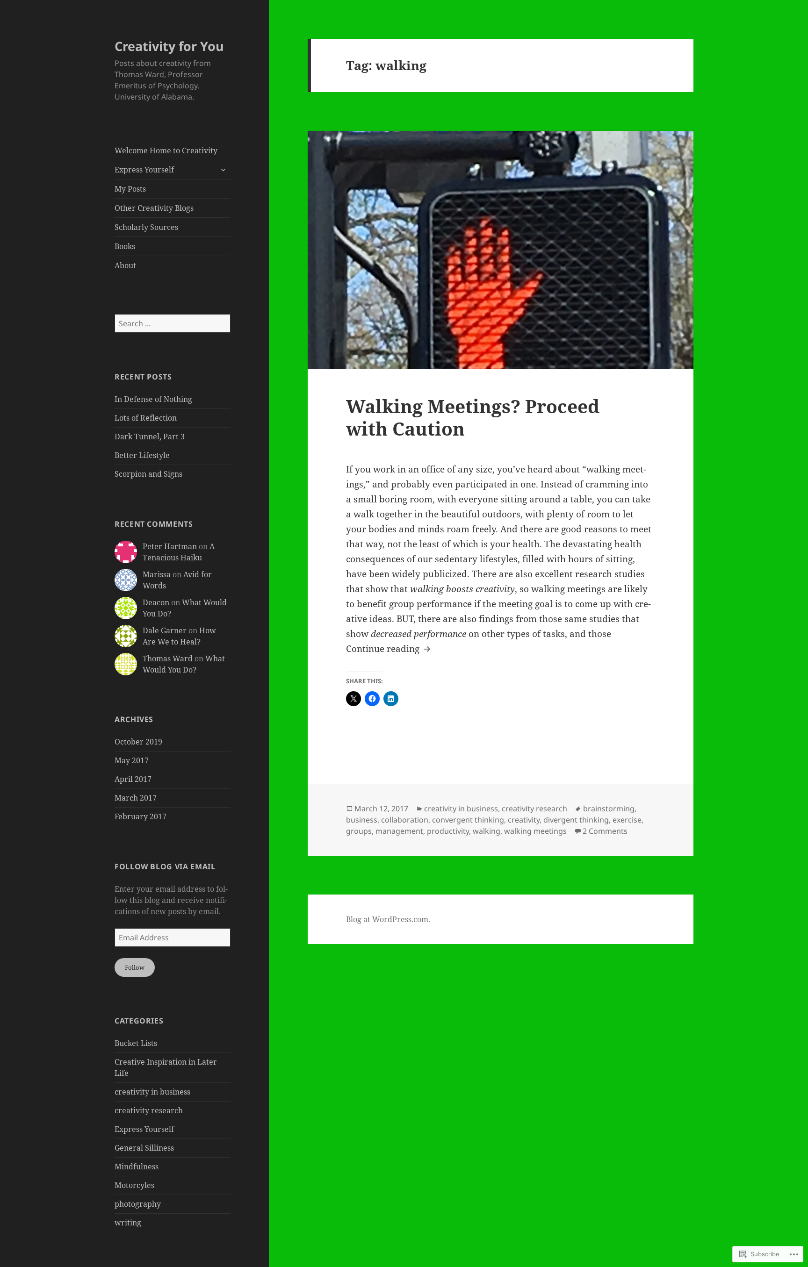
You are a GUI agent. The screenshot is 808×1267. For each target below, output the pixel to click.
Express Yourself (144, 170)
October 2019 (138, 742)
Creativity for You (169, 46)
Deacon (156, 602)
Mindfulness (137, 1166)
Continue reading (384, 649)
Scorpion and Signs (148, 474)
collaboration (404, 820)
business (361, 820)
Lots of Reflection (146, 418)
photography (138, 1204)
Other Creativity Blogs (154, 208)
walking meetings (535, 831)
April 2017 (133, 779)
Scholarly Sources (146, 227)
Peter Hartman (170, 546)
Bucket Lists (136, 1043)
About (125, 265)
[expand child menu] (223, 169)
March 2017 (136, 798)
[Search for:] (173, 323)
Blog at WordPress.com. (388, 919)
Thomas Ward (168, 658)
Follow (134, 967)
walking (486, 831)
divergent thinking (576, 820)
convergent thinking (468, 820)
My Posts (130, 189)
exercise (627, 820)
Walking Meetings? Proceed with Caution (472, 417)
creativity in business (152, 1092)
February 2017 (140, 816)
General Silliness (144, 1148)
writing (128, 1222)
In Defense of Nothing (153, 399)
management (399, 831)
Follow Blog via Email (165, 866)
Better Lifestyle (142, 455)
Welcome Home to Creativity (166, 150)
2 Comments (605, 831)
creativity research (149, 1110)
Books (125, 246)
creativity (524, 820)
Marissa (157, 574)
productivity (448, 831)
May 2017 (132, 760)
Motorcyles (134, 1185)
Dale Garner (165, 630)
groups (359, 831)
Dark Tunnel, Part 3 (150, 436)
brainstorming (609, 808)
